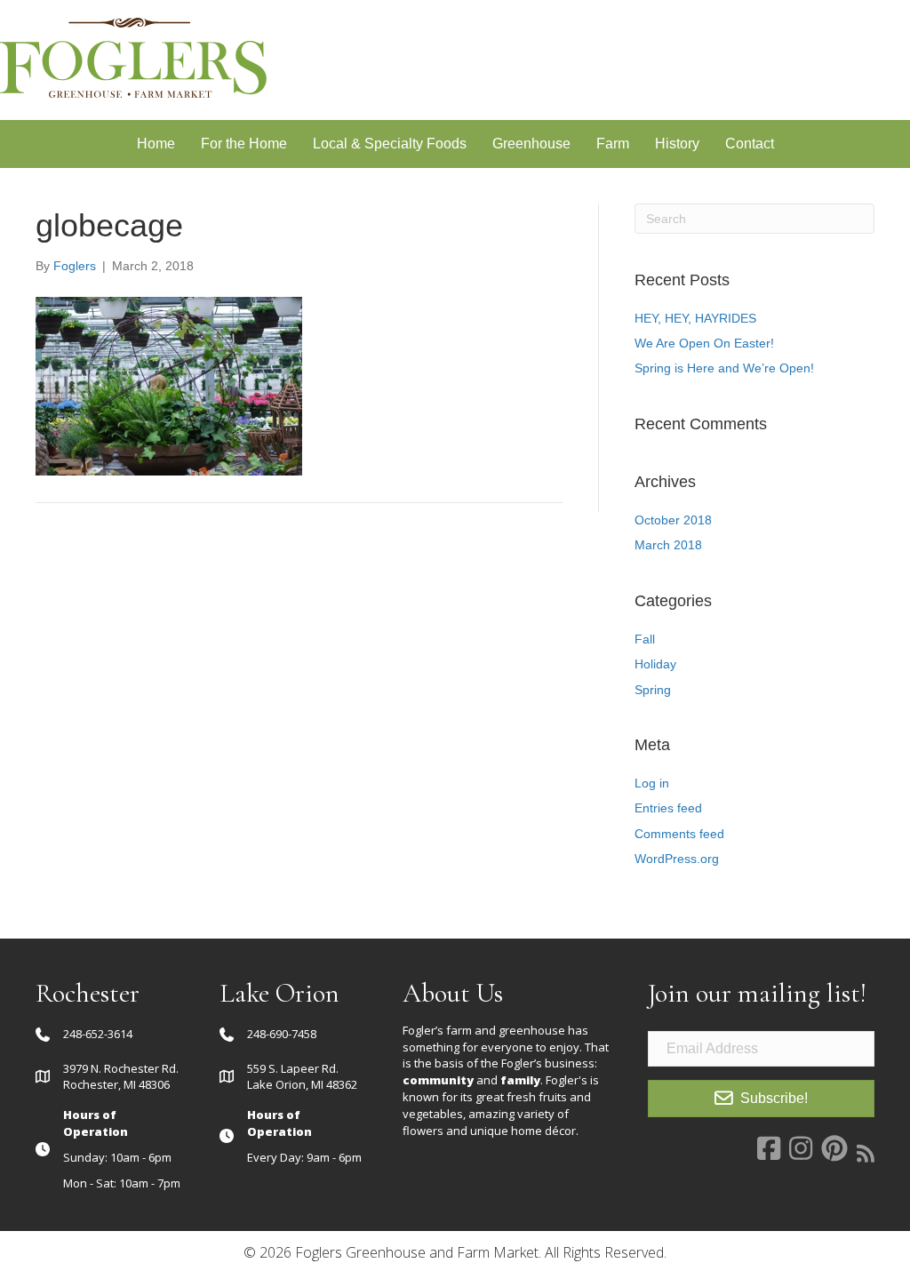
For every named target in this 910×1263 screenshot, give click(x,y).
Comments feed (679, 834)
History (677, 143)
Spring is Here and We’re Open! (724, 368)
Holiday (655, 664)
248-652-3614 (97, 1034)
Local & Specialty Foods (390, 143)
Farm (612, 143)
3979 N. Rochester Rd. (121, 1068)
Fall (645, 639)
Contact (749, 143)
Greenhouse (531, 143)
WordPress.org (677, 858)
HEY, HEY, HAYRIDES (695, 318)
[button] (761, 1099)
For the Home (244, 143)
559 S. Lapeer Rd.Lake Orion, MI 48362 (302, 1076)
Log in (652, 783)
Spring (653, 690)
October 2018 (673, 520)
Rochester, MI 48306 (116, 1084)
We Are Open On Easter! (704, 343)
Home (156, 143)
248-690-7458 (281, 1034)
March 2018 (668, 545)
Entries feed (668, 808)
